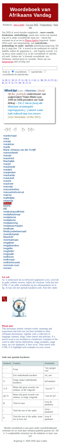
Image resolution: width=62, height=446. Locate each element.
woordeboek (20, 72)
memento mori (11, 265)
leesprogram (7, 61)
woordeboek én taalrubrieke (15, 74)
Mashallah (8, 161)
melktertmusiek (11, 262)
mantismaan (10, 135)
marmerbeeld (10, 152)
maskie (7, 181)
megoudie (8, 254)
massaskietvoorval (13, 192)
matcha (7, 195)
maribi (6, 147)
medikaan (8, 228)
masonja (8, 186)
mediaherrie (9, 217)
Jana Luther (19, 25)
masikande (9, 166)
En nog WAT (32, 25)
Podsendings (46, 25)
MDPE (7, 206)
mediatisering (10, 223)
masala (7, 155)
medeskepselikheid (13, 211)
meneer (7, 268)
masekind (8, 158)
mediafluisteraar (12, 214)
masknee (8, 183)
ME (5, 208)
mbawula (8, 200)
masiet (7, 164)
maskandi (8, 178)
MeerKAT (8, 237)
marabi (7, 141)
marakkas (8, 144)
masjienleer (9, 172)
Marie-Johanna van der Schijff (19, 150)
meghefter (8, 251)
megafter (8, 248)
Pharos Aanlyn (32, 40)
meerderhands (11, 234)
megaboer (8, 242)
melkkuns (8, 256)
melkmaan (9, 259)
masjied (7, 169)
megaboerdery (11, 245)
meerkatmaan (10, 240)
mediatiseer (9, 220)
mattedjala (8, 198)
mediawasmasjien (13, 225)
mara (6, 138)
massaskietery (11, 189)
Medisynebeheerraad (14, 231)
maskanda (9, 175)
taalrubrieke (36, 72)
